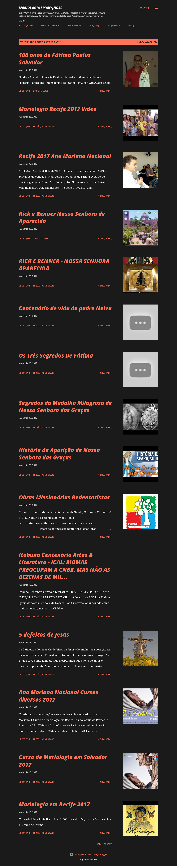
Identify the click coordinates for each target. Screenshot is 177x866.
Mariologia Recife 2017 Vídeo (58, 109)
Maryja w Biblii (75, 25)
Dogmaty (94, 25)
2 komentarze (40, 91)
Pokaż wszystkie (147, 41)
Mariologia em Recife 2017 (54, 804)
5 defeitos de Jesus (44, 634)
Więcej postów (104, 844)
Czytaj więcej (105, 91)
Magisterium (113, 25)
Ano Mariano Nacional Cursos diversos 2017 (58, 695)
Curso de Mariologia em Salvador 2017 (63, 760)
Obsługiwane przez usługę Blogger (90, 854)
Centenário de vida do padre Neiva (65, 308)
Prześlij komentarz (43, 126)
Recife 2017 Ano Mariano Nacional (65, 156)
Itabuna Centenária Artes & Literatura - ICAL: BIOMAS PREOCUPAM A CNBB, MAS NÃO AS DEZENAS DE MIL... (64, 566)
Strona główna (26, 25)
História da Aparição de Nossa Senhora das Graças (59, 453)
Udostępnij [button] (25, 91)
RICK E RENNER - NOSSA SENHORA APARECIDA (64, 264)
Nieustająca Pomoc (50, 25)
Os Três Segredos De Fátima (56, 355)
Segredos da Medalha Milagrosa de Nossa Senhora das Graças (65, 406)
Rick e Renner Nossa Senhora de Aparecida (62, 217)
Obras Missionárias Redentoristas (64, 497)
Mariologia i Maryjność (40, 7)
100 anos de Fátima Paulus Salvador (55, 58)
